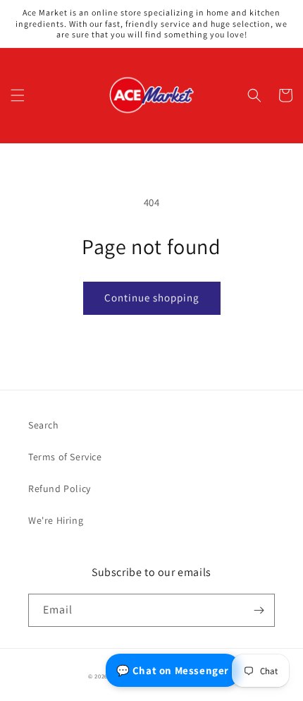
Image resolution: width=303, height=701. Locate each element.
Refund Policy (59, 488)
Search (43, 425)
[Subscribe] (258, 610)
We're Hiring (55, 520)
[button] (17, 95)
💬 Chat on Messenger (172, 670)
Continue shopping (151, 297)
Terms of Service (65, 456)
